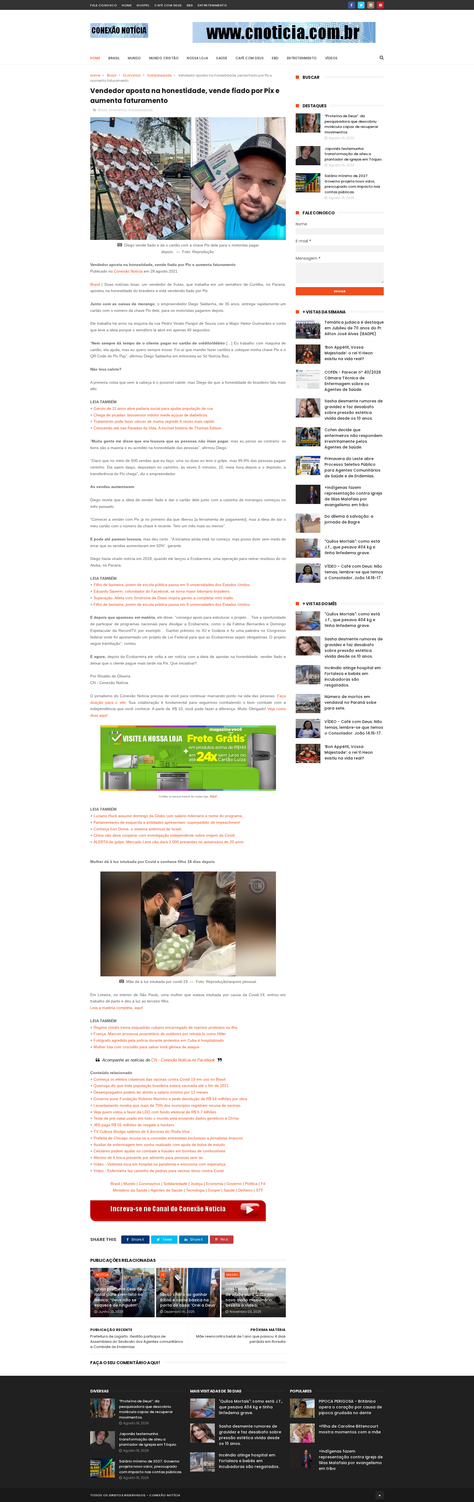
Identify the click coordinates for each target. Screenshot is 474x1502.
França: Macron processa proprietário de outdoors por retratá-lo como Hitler (160, 1034)
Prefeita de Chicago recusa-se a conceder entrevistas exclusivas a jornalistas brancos (168, 1138)
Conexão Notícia (128, 271)
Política (251, 1183)
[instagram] (370, 5)
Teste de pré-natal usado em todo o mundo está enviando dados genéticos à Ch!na (166, 1118)
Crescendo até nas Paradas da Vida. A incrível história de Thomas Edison (157, 428)
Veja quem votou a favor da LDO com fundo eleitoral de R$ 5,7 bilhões (155, 1112)
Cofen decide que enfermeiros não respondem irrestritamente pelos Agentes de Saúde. (353, 438)
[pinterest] (380, 5)
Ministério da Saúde (130, 1190)
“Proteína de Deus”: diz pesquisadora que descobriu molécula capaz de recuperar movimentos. (351, 124)
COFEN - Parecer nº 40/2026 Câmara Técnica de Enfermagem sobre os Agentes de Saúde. (353, 380)
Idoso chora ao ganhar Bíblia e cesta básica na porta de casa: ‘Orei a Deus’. (188, 1300)
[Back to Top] (380, 1495)
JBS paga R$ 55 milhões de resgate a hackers (134, 1125)
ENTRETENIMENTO (302, 58)
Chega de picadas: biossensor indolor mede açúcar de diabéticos (150, 415)
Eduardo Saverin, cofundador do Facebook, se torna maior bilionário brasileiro (162, 591)
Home (95, 58)
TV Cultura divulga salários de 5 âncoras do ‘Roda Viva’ (142, 1131)
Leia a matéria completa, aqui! (116, 1007)
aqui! (213, 796)
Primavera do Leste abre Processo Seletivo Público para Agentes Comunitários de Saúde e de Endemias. (352, 467)
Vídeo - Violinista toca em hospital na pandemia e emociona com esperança (159, 1164)
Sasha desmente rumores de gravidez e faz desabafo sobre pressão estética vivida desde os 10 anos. (354, 409)
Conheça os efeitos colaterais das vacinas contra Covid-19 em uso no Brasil (159, 1079)
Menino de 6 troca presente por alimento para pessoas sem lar (148, 1157)
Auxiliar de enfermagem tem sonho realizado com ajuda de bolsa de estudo (159, 1144)
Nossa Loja (197, 58)
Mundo (129, 1183)
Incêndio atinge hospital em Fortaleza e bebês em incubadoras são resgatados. (353, 676)
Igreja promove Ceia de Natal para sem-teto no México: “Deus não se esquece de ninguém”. (118, 1297)
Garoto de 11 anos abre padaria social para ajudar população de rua (153, 408)
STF (259, 1190)
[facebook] (351, 5)
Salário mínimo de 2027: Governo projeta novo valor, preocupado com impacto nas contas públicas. (352, 184)
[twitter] (361, 5)
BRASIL (114, 58)
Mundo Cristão (164, 58)
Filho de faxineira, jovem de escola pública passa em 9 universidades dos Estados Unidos (172, 584)
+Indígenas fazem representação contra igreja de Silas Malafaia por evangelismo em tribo (353, 496)
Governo (234, 1183)
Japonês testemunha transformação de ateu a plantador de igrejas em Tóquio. (353, 154)
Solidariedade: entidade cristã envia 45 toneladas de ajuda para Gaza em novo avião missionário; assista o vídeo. (251, 1294)
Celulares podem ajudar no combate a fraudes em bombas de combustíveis (159, 1151)
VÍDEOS (331, 58)
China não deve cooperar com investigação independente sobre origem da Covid (164, 835)
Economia (131, 75)
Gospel (143, 5)
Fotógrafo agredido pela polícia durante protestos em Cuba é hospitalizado (159, 1040)
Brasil (111, 75)
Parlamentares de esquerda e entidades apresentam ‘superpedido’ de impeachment (167, 822)
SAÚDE (221, 58)
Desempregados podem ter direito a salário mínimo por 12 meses (151, 1092)
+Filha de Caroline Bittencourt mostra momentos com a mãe (350, 1429)
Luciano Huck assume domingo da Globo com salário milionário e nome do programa (168, 816)
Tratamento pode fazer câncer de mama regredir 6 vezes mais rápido (154, 421)
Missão (232, 1275)
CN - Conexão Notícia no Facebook (183, 1060)
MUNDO (134, 58)
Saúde (229, 1190)
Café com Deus (168, 5)
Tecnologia (195, 1190)
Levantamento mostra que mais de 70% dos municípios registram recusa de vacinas (167, 1105)
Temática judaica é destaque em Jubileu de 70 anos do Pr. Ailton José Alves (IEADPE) (354, 328)
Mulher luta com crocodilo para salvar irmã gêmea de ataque (146, 1047)
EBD (190, 5)
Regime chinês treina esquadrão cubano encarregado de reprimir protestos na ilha (165, 1027)
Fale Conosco (103, 5)
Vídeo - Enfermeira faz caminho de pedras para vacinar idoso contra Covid (159, 1170)
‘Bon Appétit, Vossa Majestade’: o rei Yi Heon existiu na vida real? (349, 353)
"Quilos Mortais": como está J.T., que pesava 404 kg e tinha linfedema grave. (352, 547)
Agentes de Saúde (167, 1190)
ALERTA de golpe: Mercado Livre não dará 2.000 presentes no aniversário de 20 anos (169, 842)
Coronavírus (149, 1183)
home (127, 5)
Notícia (102, 1275)
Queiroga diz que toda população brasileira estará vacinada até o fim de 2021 (161, 1085)
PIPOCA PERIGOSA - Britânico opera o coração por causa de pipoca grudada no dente (350, 1407)
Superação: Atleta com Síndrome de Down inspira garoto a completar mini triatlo (163, 598)
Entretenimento (212, 5)
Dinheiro (245, 1190)
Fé (163, 1275)
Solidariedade (159, 75)
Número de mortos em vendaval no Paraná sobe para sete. (350, 702)
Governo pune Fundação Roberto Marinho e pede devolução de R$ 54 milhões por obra (170, 1099)
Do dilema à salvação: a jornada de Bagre (349, 519)
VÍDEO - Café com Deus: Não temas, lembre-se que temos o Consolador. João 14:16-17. (354, 572)
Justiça (197, 1183)
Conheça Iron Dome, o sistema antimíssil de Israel (137, 829)
